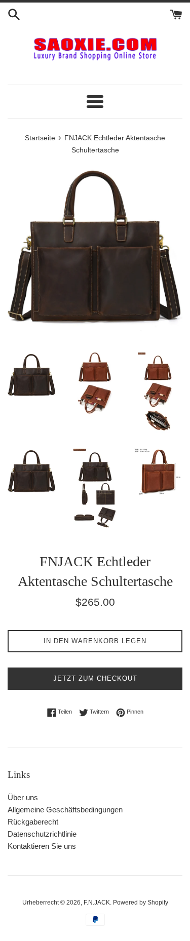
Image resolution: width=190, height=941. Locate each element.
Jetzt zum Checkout (95, 678)
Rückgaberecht (33, 821)
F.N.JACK (97, 902)
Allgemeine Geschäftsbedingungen (65, 809)
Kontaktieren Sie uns (42, 846)
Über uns (23, 797)
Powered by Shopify (140, 902)
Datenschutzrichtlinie (42, 834)
